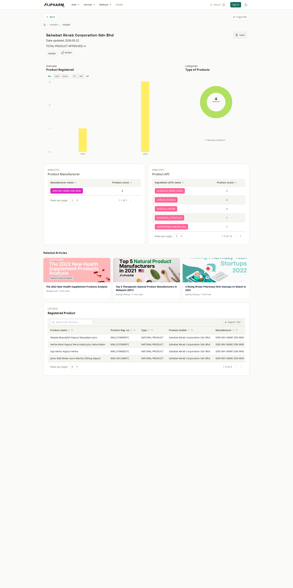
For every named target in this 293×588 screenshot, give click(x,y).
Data (74, 4)
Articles (119, 4)
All (87, 76)
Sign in (235, 4)
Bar (49, 76)
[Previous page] (131, 200)
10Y (81, 76)
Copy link (241, 16)
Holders (54, 24)
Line (57, 76)
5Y (74, 76)
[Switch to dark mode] (246, 4)
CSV (234, 322)
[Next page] (136, 200)
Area (65, 76)
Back (52, 16)
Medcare (103, 4)
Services (88, 4)
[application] (111, 119)
